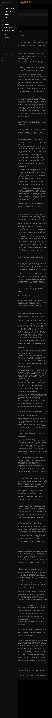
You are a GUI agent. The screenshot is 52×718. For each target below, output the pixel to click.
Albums (7, 14)
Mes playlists (8, 57)
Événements (7, 47)
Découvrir (7, 5)
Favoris (6, 61)
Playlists (7, 24)
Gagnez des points (9, 30)
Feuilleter (7, 37)
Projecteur (7, 17)
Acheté (6, 40)
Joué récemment (9, 54)
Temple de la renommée (10, 27)
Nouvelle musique (9, 8)
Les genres (7, 21)
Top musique (8, 11)
